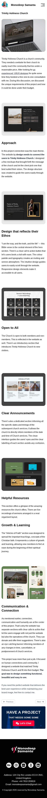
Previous (9, 702)
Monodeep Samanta (23, 5)
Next (39, 702)
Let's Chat (25, 723)
